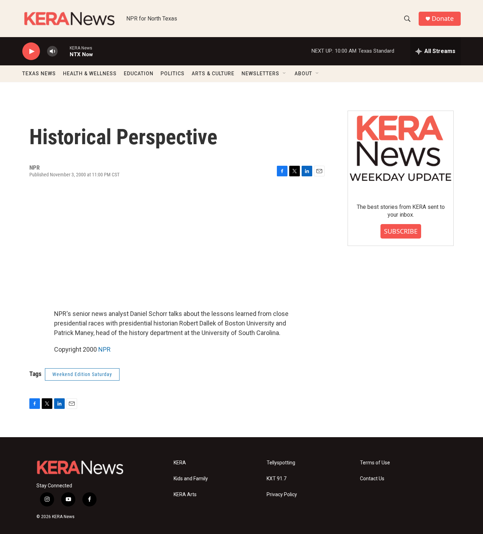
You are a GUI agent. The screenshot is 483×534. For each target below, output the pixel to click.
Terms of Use (375, 462)
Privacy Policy (282, 494)
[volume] (52, 51)
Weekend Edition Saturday (82, 374)
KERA (180, 462)
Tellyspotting (281, 462)
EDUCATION (138, 73)
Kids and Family (191, 478)
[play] (31, 51)
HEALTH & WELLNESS (90, 73)
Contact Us (372, 478)
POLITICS (173, 73)
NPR (104, 349)
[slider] (64, 51)
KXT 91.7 (276, 478)
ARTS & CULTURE (213, 73)
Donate (443, 18)
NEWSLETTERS (260, 73)
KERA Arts (185, 494)
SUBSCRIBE (401, 231)
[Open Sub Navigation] (284, 73)
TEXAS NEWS (39, 73)
